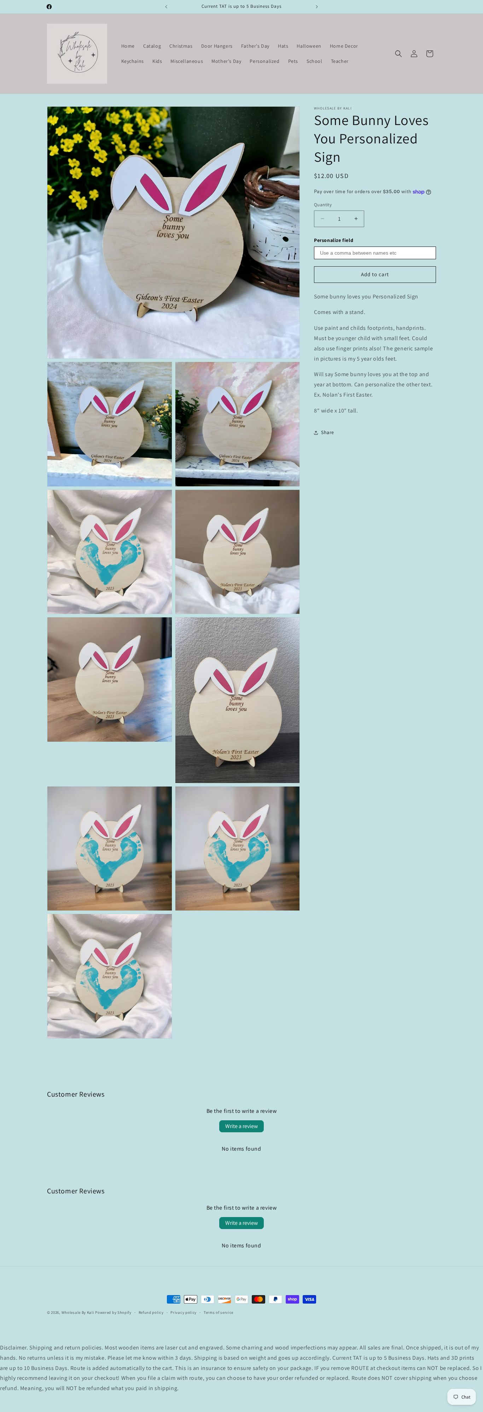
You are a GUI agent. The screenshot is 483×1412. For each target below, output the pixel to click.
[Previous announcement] (166, 6)
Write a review (241, 1126)
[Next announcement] (317, 6)
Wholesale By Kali (78, 1312)
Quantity (323, 205)
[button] (398, 53)
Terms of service (218, 1312)
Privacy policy (183, 1312)
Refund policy (151, 1312)
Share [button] (327, 432)
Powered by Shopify (113, 1312)
